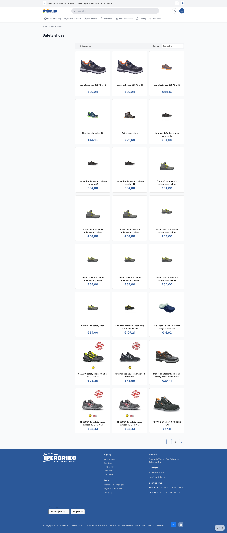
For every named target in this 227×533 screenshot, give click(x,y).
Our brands (109, 474)
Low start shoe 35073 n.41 (130, 85)
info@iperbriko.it (157, 477)
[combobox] (115, 11)
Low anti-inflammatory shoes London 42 (93, 182)
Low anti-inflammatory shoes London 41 (130, 182)
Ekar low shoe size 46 (92, 133)
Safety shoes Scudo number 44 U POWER (130, 375)
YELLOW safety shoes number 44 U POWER (92, 375)
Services (108, 463)
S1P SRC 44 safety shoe (92, 325)
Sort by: (156, 46)
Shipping (108, 492)
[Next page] (181, 441)
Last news (108, 470)
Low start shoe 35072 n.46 (167, 85)
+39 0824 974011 (157, 472)
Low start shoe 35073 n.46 (93, 85)
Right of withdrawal (113, 488)
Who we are (109, 459)
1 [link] (169, 442)
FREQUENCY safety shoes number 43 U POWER (92, 423)
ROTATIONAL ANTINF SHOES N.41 (167, 423)
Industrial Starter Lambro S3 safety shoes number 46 (167, 375)
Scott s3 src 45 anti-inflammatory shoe (93, 230)
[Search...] (75, 10)
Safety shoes (56, 26)
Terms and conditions (114, 485)
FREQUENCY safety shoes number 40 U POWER (129, 423)
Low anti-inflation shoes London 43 (167, 134)
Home (45, 26)
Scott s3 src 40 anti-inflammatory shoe (130, 230)
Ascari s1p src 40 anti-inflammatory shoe (167, 279)
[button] (174, 10)
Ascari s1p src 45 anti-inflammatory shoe (167, 230)
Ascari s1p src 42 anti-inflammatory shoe (130, 279)
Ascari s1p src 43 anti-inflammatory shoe (93, 279)
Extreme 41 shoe (130, 133)
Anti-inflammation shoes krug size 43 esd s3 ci (129, 327)
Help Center (109, 467)
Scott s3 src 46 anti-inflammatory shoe (167, 182)
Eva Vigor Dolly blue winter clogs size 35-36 (167, 327)
